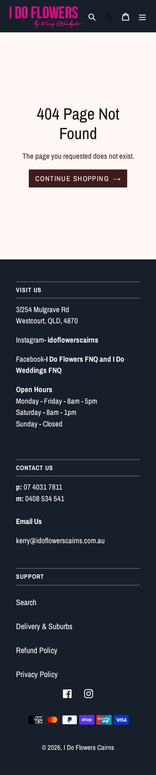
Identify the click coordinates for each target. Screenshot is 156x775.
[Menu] (142, 16)
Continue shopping (72, 178)
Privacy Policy (37, 674)
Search (26, 602)
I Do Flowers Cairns (89, 747)
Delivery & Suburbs (44, 626)
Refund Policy (36, 650)
